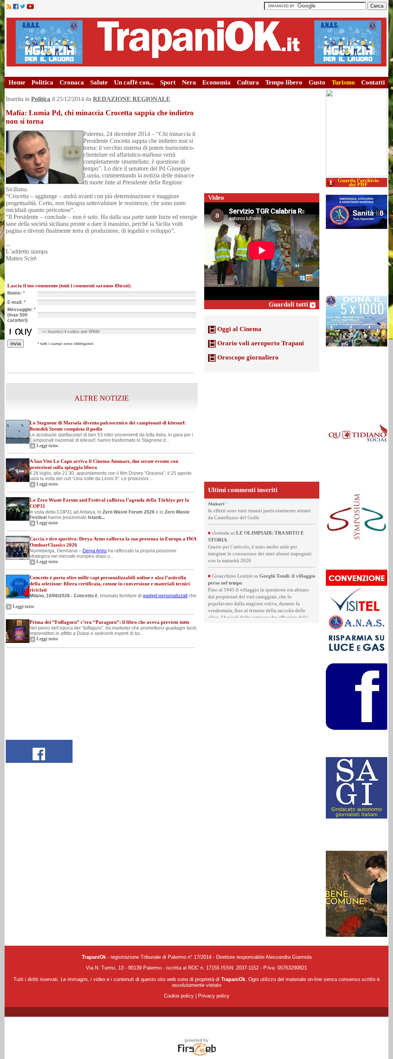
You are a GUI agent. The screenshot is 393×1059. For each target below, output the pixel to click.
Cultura (248, 82)
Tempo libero (283, 82)
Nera (189, 82)
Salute (99, 82)
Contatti (373, 82)
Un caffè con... (134, 82)
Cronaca (71, 82)
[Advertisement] (261, 137)
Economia (216, 82)
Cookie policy (179, 996)
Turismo (343, 82)
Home (16, 82)
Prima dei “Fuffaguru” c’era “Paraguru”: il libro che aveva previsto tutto (110, 622)
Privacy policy (214, 996)
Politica (42, 82)
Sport (168, 82)
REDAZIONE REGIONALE (131, 99)
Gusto (317, 82)
